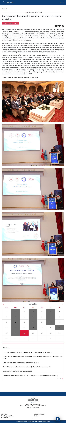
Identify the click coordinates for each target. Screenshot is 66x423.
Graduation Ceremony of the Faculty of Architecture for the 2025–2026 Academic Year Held (27, 352)
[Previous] (3, 304)
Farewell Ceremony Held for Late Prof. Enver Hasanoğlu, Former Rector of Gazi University (26, 367)
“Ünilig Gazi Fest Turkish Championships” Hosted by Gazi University (21, 362)
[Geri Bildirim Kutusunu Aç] (58, 419)
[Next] (62, 304)
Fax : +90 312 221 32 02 (33, 407)
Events (40, 12)
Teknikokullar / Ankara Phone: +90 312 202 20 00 (33, 406)
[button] (62, 26)
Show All (59, 379)
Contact (36, 416)
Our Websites (4, 417)
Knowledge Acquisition (7, 416)
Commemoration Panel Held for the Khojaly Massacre (17, 371)
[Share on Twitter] (58, 26)
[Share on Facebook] (55, 26)
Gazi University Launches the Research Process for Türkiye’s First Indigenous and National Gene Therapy (31, 375)
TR (61, 2)
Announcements (33, 12)
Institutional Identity (39, 414)
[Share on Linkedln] (60, 26)
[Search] (63, 2)
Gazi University (10, 2)
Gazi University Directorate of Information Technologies (35, 421)
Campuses (4, 414)
